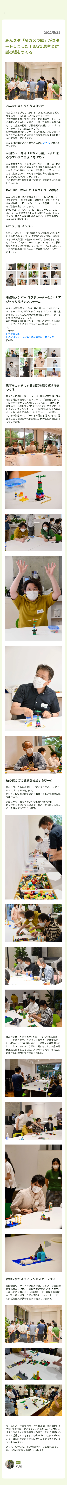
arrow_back (5, 13)
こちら (46, 143)
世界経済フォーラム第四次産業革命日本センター (31, 337)
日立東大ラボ (13, 333)
